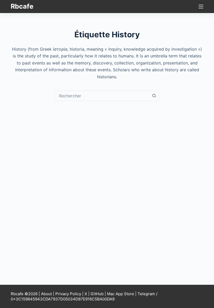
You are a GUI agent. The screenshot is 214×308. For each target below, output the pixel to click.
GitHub (97, 293)
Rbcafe (22, 6)
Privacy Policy (68, 293)
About (46, 293)
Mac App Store (120, 293)
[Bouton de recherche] (154, 96)
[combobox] (102, 96)
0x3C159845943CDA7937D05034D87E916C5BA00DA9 (63, 299)
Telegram (146, 293)
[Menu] (201, 6)
